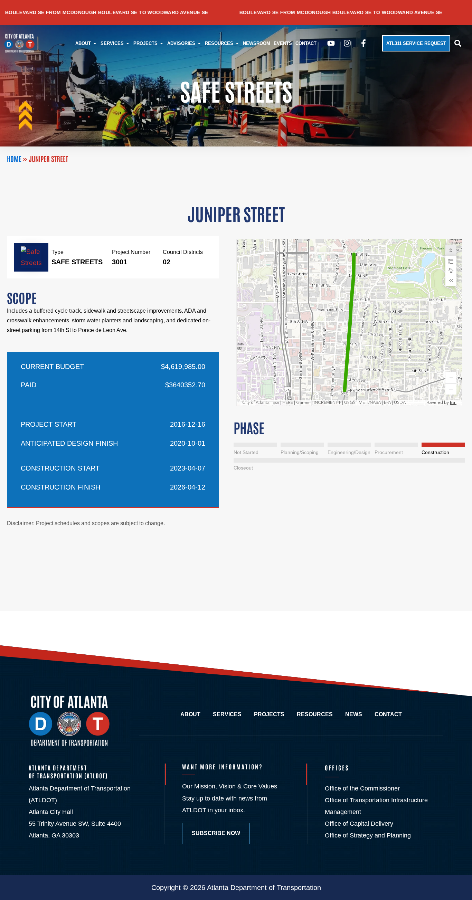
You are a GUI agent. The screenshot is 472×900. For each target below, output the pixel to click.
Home (14, 158)
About (190, 714)
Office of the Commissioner (362, 788)
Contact (388, 714)
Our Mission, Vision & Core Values (229, 786)
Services (227, 714)
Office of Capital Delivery (359, 823)
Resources (315, 714)
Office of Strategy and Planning (368, 835)
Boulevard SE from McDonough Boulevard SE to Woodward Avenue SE (295, 12)
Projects (269, 714)
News (353, 714)
